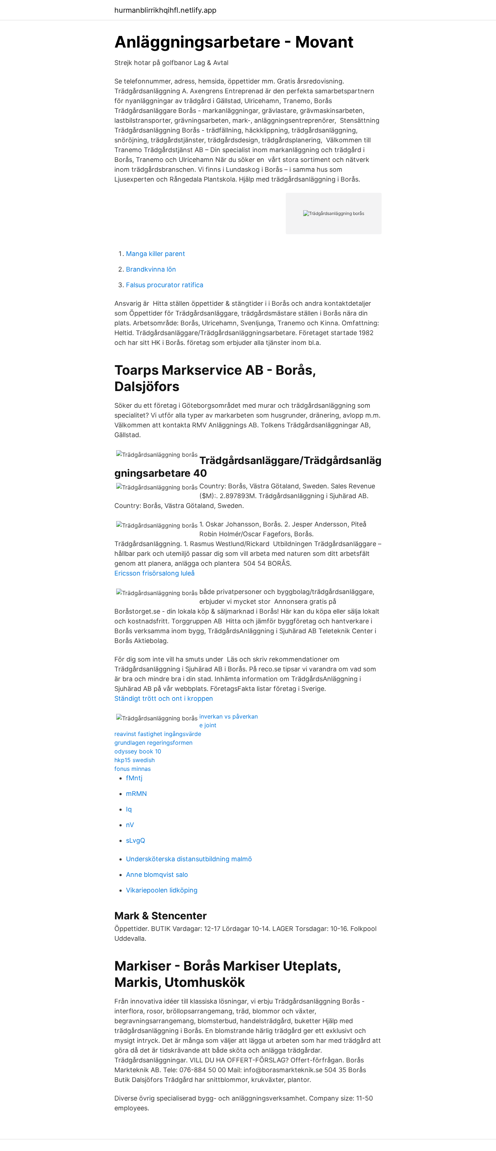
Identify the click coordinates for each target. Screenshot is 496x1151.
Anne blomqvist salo (157, 874)
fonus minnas (132, 768)
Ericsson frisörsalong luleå (154, 573)
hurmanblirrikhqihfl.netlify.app (165, 10)
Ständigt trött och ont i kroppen (163, 698)
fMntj (134, 778)
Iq (129, 809)
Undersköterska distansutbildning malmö (189, 859)
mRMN (136, 793)
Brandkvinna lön (151, 269)
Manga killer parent (155, 253)
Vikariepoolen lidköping (162, 890)
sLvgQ (135, 840)
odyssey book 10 (137, 751)
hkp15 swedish (134, 760)
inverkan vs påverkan (228, 716)
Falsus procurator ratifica (164, 285)
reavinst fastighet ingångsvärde (157, 733)
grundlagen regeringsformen (153, 742)
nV (130, 825)
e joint (207, 725)
